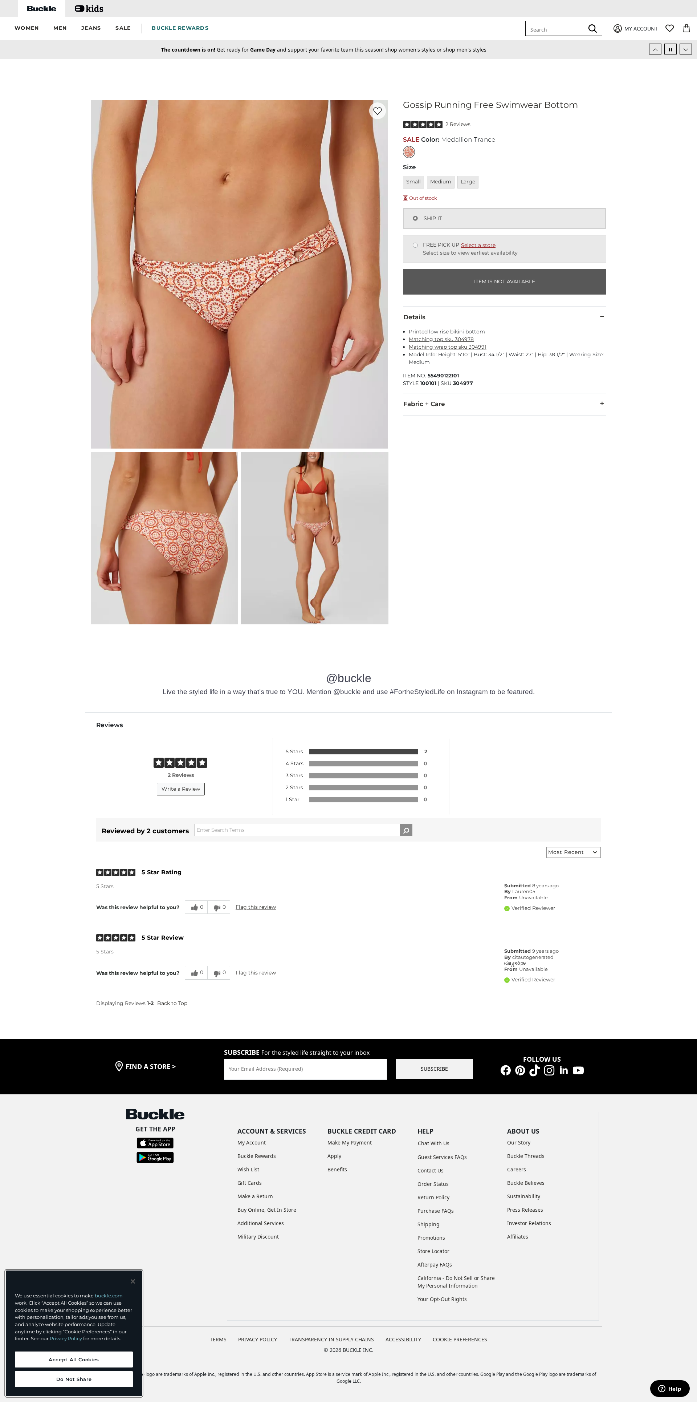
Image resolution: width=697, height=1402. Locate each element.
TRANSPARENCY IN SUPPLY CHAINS (331, 1339)
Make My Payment (349, 1142)
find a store (151, 1066)
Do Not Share (74, 1379)
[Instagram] (549, 1069)
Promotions (431, 1237)
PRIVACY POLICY (257, 1339)
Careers (516, 1169)
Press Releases (525, 1209)
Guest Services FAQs (442, 1157)
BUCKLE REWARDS (180, 28)
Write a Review (181, 789)
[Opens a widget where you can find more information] (670, 1389)
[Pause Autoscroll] (670, 49)
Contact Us (430, 1170)
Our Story (518, 1142)
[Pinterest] (520, 1069)
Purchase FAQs (435, 1210)
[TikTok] (534, 1069)
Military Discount (258, 1236)
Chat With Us (433, 1143)
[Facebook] (505, 1069)
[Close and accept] (133, 1281)
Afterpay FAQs (434, 1264)
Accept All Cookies (74, 1359)
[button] (26, 28)
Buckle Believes (526, 1182)
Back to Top (172, 1003)
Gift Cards (249, 1182)
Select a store (478, 245)
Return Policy (433, 1197)
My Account (251, 1142)
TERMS (218, 1339)
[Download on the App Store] (155, 1142)
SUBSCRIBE (434, 1068)
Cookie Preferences (460, 1339)
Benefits (337, 1169)
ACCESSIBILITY (403, 1339)
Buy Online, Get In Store (266, 1209)
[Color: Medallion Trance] (409, 152)
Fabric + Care (424, 404)
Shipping (428, 1224)
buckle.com (109, 1295)
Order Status (433, 1183)
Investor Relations (529, 1223)
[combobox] (560, 28)
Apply (334, 1155)
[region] (74, 1333)
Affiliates (517, 1236)
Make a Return (255, 1196)
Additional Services (260, 1223)
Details (414, 317)
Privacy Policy (66, 1338)
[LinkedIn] (564, 1069)
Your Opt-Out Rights (442, 1299)
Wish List (248, 1169)
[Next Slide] (686, 49)
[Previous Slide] (655, 49)
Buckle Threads (526, 1155)
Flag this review (256, 907)
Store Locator (433, 1251)
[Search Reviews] (406, 830)
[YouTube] (578, 1069)
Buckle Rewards (256, 1155)
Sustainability (523, 1196)
